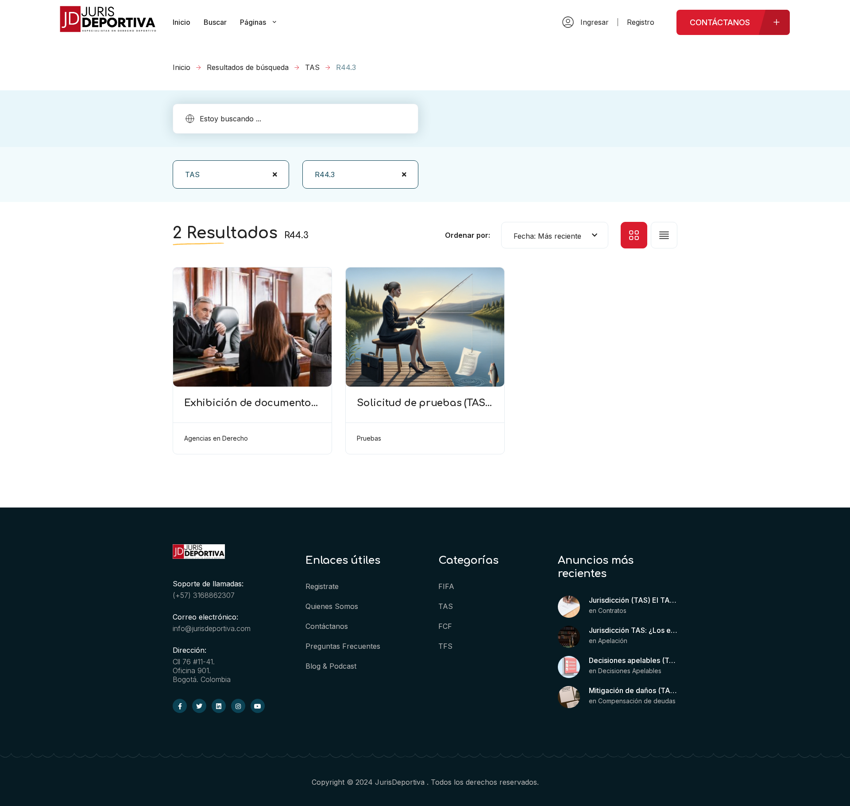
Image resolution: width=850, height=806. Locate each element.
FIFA (446, 586)
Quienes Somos (331, 606)
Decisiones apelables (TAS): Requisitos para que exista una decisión (633, 660)
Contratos (612, 610)
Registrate (322, 586)
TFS (445, 646)
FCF (445, 626)
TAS (312, 67)
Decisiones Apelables (629, 670)
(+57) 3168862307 (204, 595)
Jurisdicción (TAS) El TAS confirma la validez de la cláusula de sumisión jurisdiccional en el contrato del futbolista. (633, 600)
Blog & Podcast (330, 666)
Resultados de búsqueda (248, 67)
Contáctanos (326, 626)
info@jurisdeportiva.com (212, 628)
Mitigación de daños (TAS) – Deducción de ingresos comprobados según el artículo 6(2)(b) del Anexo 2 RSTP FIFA (633, 690)
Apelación (612, 640)
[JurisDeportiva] (108, 28)
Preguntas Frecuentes (342, 646)
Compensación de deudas (637, 701)
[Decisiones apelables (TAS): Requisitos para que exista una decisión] (569, 667)
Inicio (181, 67)
